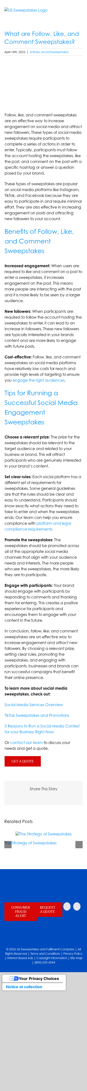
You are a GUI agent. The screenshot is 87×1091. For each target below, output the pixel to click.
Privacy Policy (72, 953)
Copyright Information (51, 958)
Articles (35, 52)
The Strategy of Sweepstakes (30, 842)
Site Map (76, 958)
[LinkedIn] (76, 906)
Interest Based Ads (20, 958)
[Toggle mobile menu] (81, 13)
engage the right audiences (39, 380)
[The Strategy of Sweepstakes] (43, 834)
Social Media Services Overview (34, 704)
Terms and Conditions (45, 953)
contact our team (26, 742)
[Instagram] (67, 906)
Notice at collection (24, 986)
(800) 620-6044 (45, 962)
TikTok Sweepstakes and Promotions (37, 715)
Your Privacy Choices (39, 978)
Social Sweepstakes (55, 52)
